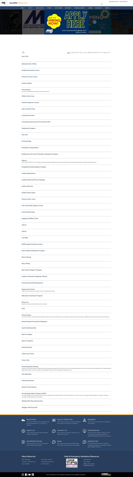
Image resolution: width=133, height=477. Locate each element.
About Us (30, 430)
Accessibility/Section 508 (47, 461)
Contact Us (62, 430)
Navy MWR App (123, 1)
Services (107, 8)
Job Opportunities (34, 441)
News (59, 441)
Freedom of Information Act (29, 461)
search (102, 4)
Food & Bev (68, 8)
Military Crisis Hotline (88, 463)
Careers (90, 8)
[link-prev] (38, 22)
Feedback (92, 419)
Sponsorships (93, 430)
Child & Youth (39, 8)
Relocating (31, 419)
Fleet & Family (58, 8)
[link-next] (94, 22)
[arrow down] (4, 3)
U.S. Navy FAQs (45, 463)
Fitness (49, 8)
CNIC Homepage (26, 459)
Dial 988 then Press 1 (89, 465)
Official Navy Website (46, 459)
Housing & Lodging (79, 8)
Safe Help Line (87, 459)
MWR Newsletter (113, 1)
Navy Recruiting (26, 463)
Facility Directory (65, 419)
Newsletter (93, 441)
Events (30, 8)
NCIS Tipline (86, 461)
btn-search (23, 52)
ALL (68, 52)
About (22, 8)
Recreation (98, 8)
